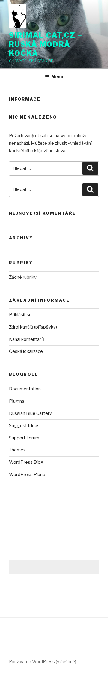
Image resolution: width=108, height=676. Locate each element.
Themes (17, 450)
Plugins (16, 401)
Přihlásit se (20, 314)
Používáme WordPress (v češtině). (43, 661)
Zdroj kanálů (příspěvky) (33, 327)
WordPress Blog (26, 462)
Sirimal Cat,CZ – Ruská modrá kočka (45, 44)
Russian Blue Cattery (30, 413)
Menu (57, 76)
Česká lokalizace (26, 351)
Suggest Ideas (24, 425)
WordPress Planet (28, 474)
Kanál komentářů (26, 339)
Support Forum (24, 438)
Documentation (25, 389)
